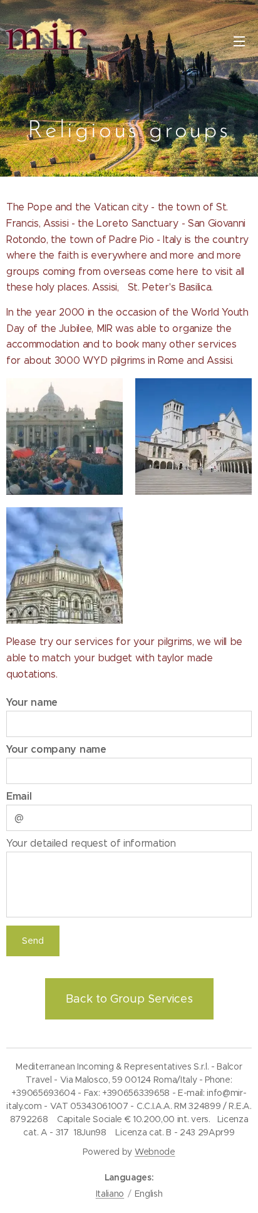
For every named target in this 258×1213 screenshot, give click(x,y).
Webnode (155, 1151)
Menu (239, 40)
